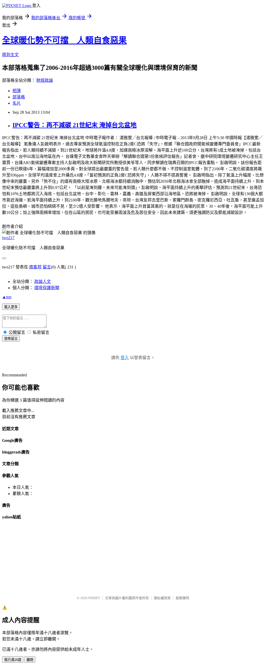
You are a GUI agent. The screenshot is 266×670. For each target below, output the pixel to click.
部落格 (18, 97)
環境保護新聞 (46, 288)
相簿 (16, 91)
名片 (16, 103)
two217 (8, 237)
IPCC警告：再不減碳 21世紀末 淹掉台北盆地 (74, 125)
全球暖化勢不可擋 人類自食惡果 (64, 40)
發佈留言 (11, 339)
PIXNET (94, 598)
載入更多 (11, 307)
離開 (29, 660)
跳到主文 (10, 54)
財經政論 (44, 80)
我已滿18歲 (12, 660)
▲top (6, 297)
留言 (47, 267)
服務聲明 (182, 598)
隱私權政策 (162, 598)
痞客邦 (35, 267)
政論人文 (42, 281)
